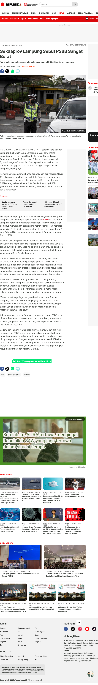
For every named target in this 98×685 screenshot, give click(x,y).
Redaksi (21, 656)
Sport (23, 19)
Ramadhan (22, 645)
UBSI (42, 19)
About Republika (6, 656)
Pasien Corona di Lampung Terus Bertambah (30, 204)
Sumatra (19, 45)
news (61, 13)
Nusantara (10, 45)
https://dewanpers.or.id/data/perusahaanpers (19, 672)
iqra (54, 13)
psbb (2, 374)
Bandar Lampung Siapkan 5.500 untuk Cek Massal (10, 205)
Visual (20, 642)
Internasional (33, 19)
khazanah (44, 13)
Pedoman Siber (41, 656)
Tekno (20, 638)
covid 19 (27, 374)
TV (1, 645)
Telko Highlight (52, 19)
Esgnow (3, 642)
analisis (71, 13)
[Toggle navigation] (2, 4)
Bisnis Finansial (85, 13)
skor (33, 13)
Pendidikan (14, 19)
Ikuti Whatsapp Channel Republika (34, 361)
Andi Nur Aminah (28, 66)
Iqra (19, 631)
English (38, 642)
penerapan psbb (14, 374)
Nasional (5, 19)
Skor (36, 628)
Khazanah (4, 631)
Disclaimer (4, 659)
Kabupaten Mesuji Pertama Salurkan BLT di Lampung (53, 204)
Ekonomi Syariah (20, 13)
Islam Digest (39, 631)
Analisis (20, 635)
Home (2, 45)
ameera (5, 13)
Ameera (3, 628)
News (2, 635)
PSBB (46, 219)
